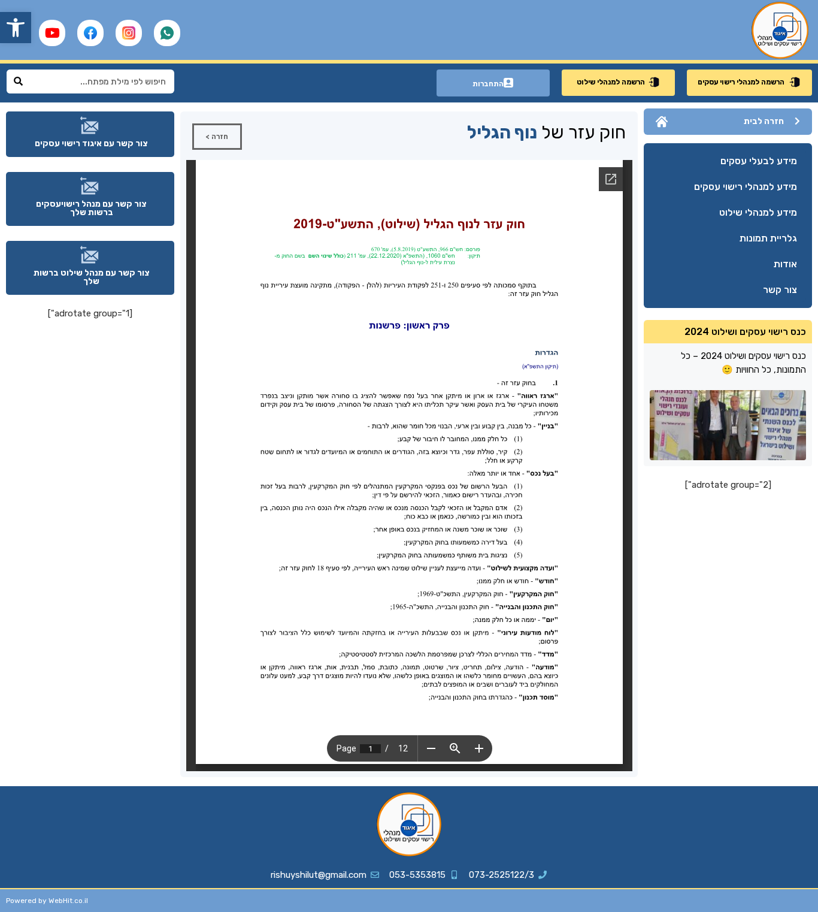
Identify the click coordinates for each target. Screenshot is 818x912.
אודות (785, 264)
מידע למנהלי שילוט (758, 212)
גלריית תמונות (768, 238)
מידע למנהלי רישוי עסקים (745, 186)
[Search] (19, 81)
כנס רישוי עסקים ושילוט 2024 (745, 331)
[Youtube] (52, 33)
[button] (15, 27)
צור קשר (780, 289)
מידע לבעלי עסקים (758, 161)
